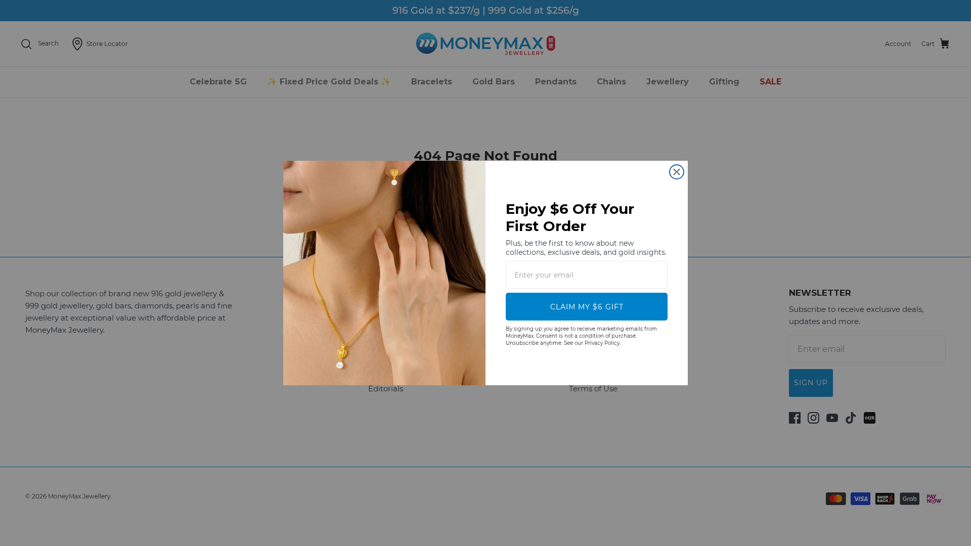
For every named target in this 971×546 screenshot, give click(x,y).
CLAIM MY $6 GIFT (587, 306)
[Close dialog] (677, 172)
